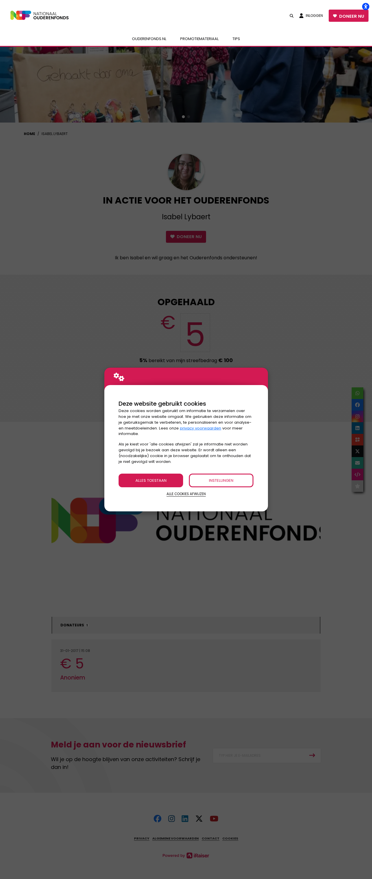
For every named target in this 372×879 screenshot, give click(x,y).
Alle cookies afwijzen (186, 494)
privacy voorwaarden (200, 428)
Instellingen (221, 480)
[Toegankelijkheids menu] (365, 6)
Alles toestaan (151, 480)
